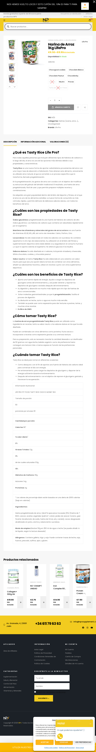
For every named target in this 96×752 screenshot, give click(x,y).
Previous (9, 87)
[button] (39, 44)
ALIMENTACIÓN (81, 587)
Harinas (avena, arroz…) (56, 40)
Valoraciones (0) (59, 141)
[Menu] (4, 20)
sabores (51, 62)
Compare (85, 107)
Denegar (64, 742)
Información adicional (33, 141)
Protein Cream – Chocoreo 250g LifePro (82, 592)
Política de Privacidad (67, 748)
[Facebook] (83, 627)
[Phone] (60, 736)
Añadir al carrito (62, 107)
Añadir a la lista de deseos (78, 107)
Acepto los (51, 692)
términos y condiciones (56, 692)
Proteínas (18, 588)
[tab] (10, 142)
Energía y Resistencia (37, 582)
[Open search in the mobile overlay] (48, 26)
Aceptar (45, 742)
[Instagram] (87, 627)
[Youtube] (92, 627)
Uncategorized (70, 40)
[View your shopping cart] (90, 20)
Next (14, 87)
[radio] (57, 70)
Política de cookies (51, 748)
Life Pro (85, 42)
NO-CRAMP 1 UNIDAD (36, 587)
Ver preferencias (83, 742)
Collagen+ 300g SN (12, 593)
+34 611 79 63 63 (48, 623)
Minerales (56, 582)
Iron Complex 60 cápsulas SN (59, 587)
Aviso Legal (80, 748)
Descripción (10, 141)
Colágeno (10, 588)
